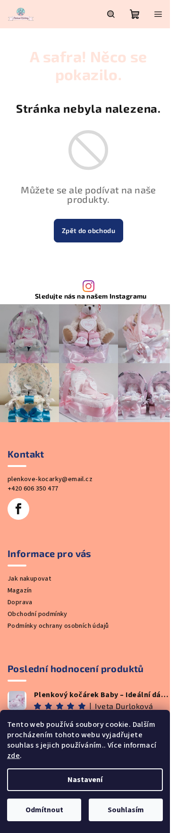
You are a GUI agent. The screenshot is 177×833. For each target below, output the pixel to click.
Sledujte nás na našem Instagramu (91, 296)
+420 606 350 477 (33, 488)
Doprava (20, 602)
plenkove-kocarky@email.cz (50, 479)
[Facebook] (18, 509)
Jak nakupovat (29, 578)
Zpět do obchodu (88, 230)
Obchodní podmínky (37, 614)
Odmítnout (44, 810)
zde (13, 755)
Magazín (20, 590)
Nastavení (84, 780)
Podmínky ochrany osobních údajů (58, 626)
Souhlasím (126, 810)
